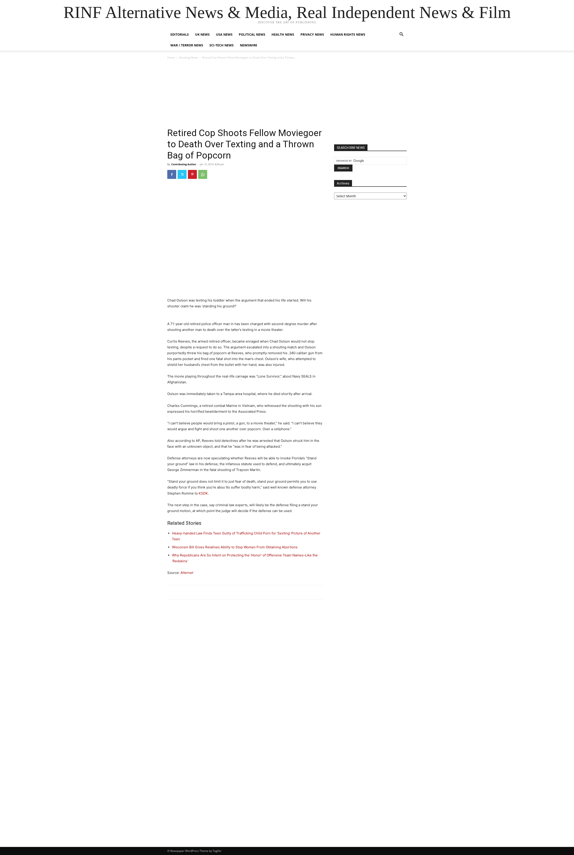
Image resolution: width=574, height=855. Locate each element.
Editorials (179, 34)
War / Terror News (186, 45)
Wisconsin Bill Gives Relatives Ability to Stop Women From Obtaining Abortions (235, 547)
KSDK (203, 493)
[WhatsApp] (202, 174)
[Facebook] (171, 174)
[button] (401, 35)
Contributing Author (183, 164)
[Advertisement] (287, 93)
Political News (252, 34)
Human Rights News (347, 34)
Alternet (186, 573)
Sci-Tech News (221, 45)
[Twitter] (182, 174)
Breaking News (188, 57)
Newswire (248, 45)
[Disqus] (245, 665)
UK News (202, 34)
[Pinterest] (192, 174)
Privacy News (312, 34)
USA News (224, 34)
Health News (283, 34)
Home (171, 57)
